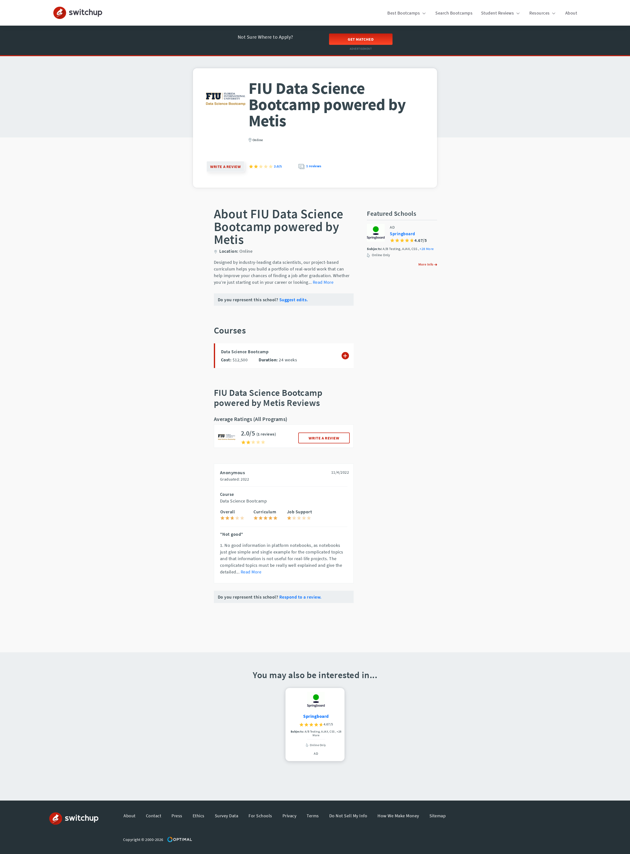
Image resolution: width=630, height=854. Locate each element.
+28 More (427, 249)
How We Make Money (398, 816)
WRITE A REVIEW (324, 437)
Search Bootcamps (453, 13)
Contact (153, 816)
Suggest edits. (293, 299)
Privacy (290, 816)
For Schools (260, 816)
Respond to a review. (300, 597)
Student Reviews (498, 13)
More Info (426, 264)
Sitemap (437, 816)
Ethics (199, 816)
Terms (313, 816)
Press (177, 816)
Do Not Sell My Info (348, 816)
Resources (540, 13)
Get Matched (361, 39)
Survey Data (226, 816)
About (571, 13)
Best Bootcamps (404, 13)
